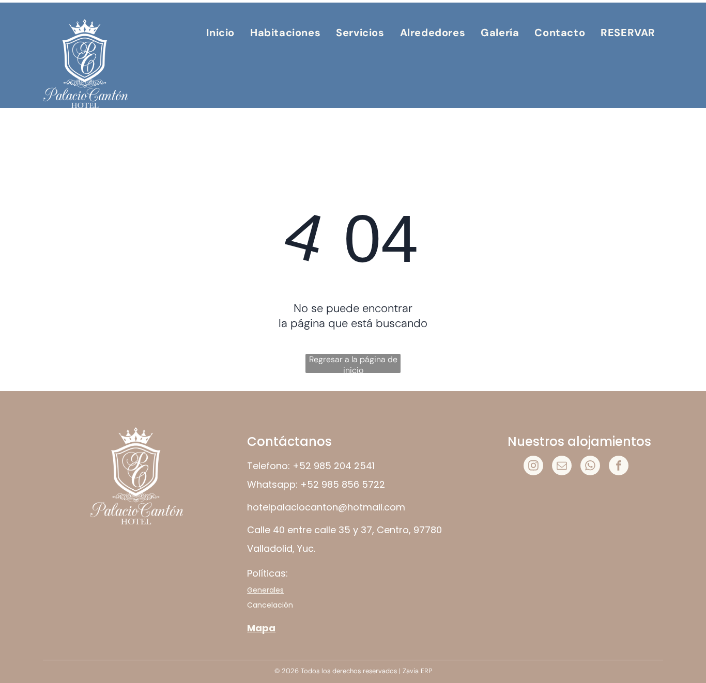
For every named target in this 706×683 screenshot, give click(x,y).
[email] (562, 467)
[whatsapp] (590, 467)
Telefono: (268, 465)
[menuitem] (220, 32)
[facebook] (618, 467)
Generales (265, 590)
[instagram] (533, 467)
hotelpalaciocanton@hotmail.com (326, 507)
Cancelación (270, 605)
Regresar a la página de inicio (353, 363)
